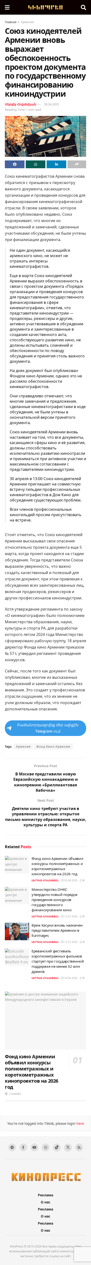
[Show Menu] (7, 7)
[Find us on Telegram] (12, 1147)
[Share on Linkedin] (56, 164)
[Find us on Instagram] (46, 1147)
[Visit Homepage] (45, 7)
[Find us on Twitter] (68, 1148)
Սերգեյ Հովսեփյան (20, 104)
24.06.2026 (70, 978)
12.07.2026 (70, 916)
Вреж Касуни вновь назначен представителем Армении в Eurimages (57, 930)
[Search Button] (83, 7)
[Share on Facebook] (15, 164)
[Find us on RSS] (79, 1147)
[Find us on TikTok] (57, 1148)
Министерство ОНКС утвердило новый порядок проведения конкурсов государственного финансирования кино (55, 899)
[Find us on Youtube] (34, 1147)
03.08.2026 (70, 880)
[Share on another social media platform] (76, 164)
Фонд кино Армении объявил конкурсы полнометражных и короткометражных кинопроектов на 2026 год (57, 866)
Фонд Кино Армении (53, 746)
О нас (45, 1202)
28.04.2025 (51, 104)
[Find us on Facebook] (23, 1147)
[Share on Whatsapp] (35, 164)
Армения (27, 22)
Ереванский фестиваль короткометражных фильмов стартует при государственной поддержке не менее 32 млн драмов (58, 961)
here (79, 1123)
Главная (11, 22)
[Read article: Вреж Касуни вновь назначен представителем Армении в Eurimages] (17, 931)
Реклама (45, 1195)
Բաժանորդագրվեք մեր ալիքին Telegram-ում (48, 728)
